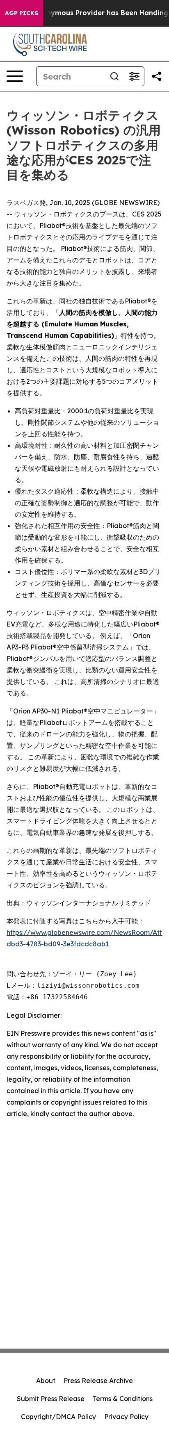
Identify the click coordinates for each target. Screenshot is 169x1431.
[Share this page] (156, 76)
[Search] (114, 76)
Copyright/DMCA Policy (58, 1417)
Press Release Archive (98, 1380)
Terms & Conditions (123, 1399)
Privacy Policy (126, 1417)
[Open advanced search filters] (134, 76)
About (45, 1380)
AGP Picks (21, 13)
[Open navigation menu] (15, 76)
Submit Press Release (50, 1399)
